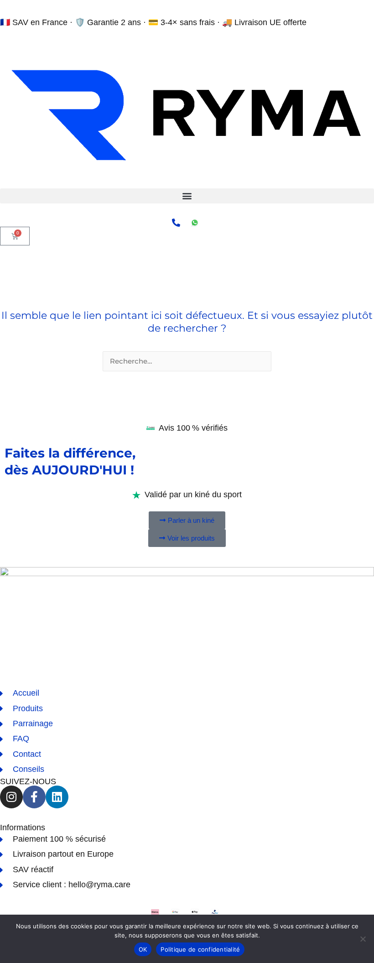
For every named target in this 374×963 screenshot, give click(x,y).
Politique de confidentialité (200, 949)
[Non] (362, 938)
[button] (187, 195)
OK (143, 949)
